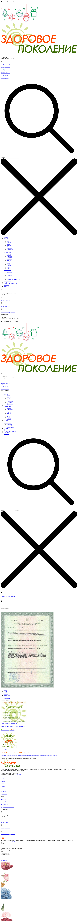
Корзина (9, 268)
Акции (8, 244)
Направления (7, 270)
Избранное (9, 267)
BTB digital (18, 774)
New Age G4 (10, 264)
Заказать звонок (5, 78)
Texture (8, 263)
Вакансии (9, 250)
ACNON (9, 255)
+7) (5, 73)
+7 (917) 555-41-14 (5, 67)
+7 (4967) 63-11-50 (5, 64)
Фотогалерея (10, 246)
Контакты (6, 286)
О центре (6, 238)
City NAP (9, 259)
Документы (10, 249)
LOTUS (9, 266)
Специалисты (7, 281)
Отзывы (9, 245)
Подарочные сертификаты (13, 279)
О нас (8, 241)
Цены (5, 282)
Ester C (8, 261)
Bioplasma (9, 257)
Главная (3, 596)
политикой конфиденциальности (42, 858)
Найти (2, 157)
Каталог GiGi (7, 252)
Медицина (9, 272)
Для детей (9, 275)
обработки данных (16, 842)
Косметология (10, 276)
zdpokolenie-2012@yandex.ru (8, 312)
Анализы (6, 237)
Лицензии (9, 248)
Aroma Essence (10, 256)
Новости (9, 242)
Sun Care (9, 260)
